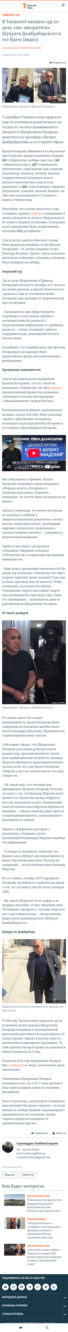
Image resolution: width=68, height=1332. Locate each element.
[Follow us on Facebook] (21, 1287)
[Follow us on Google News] (45, 1287)
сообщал (36, 213)
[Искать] (47, 1327)
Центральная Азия (38, 1196)
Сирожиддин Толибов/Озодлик (21, 48)
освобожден (16, 1065)
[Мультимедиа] (21, 1327)
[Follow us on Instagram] (13, 1287)
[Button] (57, 62)
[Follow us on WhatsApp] (37, 1287)
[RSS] (54, 1287)
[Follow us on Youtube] (5, 1287)
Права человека (36, 1219)
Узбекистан (11, 15)
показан (55, 388)
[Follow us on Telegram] (29, 1287)
